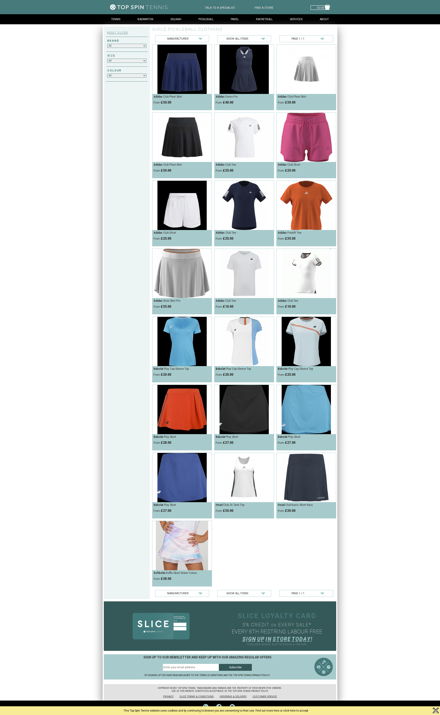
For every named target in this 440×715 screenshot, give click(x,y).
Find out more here (267, 710)
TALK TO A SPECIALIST (220, 7)
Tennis (115, 19)
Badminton (145, 19)
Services (296, 19)
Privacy (168, 696)
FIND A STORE (264, 7)
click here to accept (295, 710)
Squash (175, 19)
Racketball (264, 19)
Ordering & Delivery (233, 696)
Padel (235, 19)
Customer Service (265, 696)
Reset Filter (117, 32)
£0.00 (320, 7)
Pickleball (206, 19)
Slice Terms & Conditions (196, 696)
